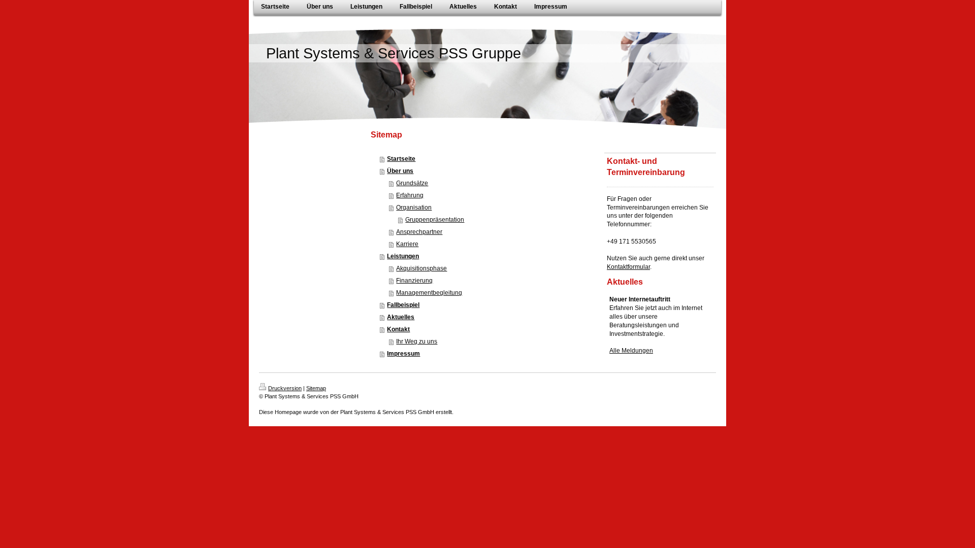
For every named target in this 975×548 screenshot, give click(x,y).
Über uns (400, 171)
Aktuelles (400, 317)
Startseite (401, 158)
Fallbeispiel (403, 305)
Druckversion (285, 388)
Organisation (414, 207)
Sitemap (316, 388)
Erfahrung (410, 195)
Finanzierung (414, 280)
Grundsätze (412, 183)
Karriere (407, 244)
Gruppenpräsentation (434, 219)
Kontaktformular (628, 266)
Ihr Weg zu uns (416, 341)
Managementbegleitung (429, 292)
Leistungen (403, 256)
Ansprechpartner (419, 231)
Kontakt (398, 329)
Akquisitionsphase (421, 268)
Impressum (403, 353)
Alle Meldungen (631, 350)
